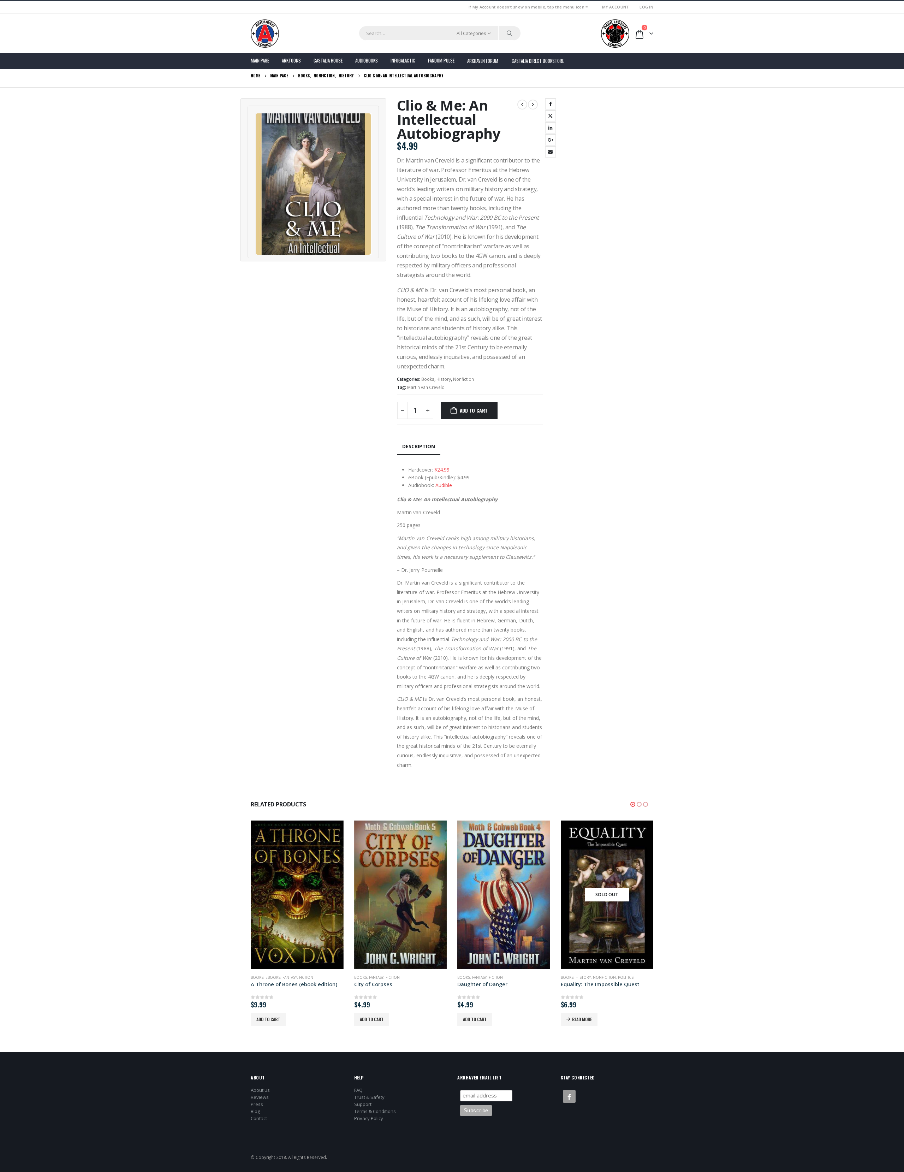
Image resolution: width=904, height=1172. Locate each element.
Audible (443, 485)
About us (260, 1090)
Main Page (260, 60)
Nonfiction (463, 379)
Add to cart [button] (268, 1019)
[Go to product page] (297, 895)
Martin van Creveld (426, 387)
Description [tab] (418, 446)
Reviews (260, 1097)
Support (362, 1104)
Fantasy (289, 977)
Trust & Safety (369, 1097)
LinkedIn (550, 128)
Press (257, 1104)
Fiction (306, 977)
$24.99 (442, 469)
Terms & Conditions (375, 1111)
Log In (646, 7)
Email (550, 152)
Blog (255, 1111)
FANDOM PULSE (441, 60)
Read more (582, 1019)
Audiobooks (366, 60)
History (443, 379)
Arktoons (291, 60)
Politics (626, 977)
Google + (550, 140)
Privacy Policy (368, 1118)
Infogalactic (403, 60)
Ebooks (273, 977)
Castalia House (328, 60)
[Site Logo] (265, 33)
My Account (615, 7)
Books (427, 379)
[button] (633, 804)
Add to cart (474, 410)
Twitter (550, 116)
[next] (533, 104)
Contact (259, 1118)
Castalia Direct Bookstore (538, 60)
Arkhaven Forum (482, 60)
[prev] (522, 104)
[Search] (510, 33)
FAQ (358, 1090)
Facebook (550, 103)
